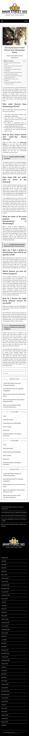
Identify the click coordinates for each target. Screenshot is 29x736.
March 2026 (4, 574)
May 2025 (3, 609)
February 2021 (4, 715)
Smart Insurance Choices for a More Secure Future (13, 515)
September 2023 (5, 660)
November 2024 (5, 622)
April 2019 (3, 725)
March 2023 (4, 680)
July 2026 (3, 561)
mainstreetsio (14, 57)
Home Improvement (8, 419)
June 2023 (3, 670)
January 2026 (4, 581)
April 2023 (3, 677)
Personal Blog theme (14, 733)
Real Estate (6, 430)
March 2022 (4, 708)
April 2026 (3, 571)
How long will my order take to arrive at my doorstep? (12, 70)
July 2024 (3, 636)
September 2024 (5, 629)
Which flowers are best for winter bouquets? (11, 79)
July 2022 (3, 704)
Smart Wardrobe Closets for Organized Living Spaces (14, 512)
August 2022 (4, 701)
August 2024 (4, 633)
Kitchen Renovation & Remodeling (12, 423)
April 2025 (3, 612)
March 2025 (4, 615)
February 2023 (4, 684)
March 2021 (4, 711)
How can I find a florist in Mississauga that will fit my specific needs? (13, 76)
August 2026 (4, 557)
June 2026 (3, 564)
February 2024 (4, 650)
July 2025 (3, 602)
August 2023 (4, 663)
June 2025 (3, 605)
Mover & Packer (7, 426)
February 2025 (4, 619)
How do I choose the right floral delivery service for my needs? (12, 83)
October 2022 (4, 698)
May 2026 (3, 567)
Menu (26, 21)
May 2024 (3, 643)
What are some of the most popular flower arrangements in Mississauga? (13, 73)
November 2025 (5, 588)
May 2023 (3, 674)
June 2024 (3, 639)
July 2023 (3, 667)
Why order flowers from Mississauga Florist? (12, 63)
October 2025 (4, 591)
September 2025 (5, 595)
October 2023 (4, 656)
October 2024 (4, 626)
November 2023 (5, 653)
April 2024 (3, 646)
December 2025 (5, 585)
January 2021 (4, 718)
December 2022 (5, 691)
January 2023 (4, 687)
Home (4, 416)
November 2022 (5, 694)
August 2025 (4, 598)
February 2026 (4, 578)
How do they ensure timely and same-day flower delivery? (13, 66)
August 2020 (4, 721)
